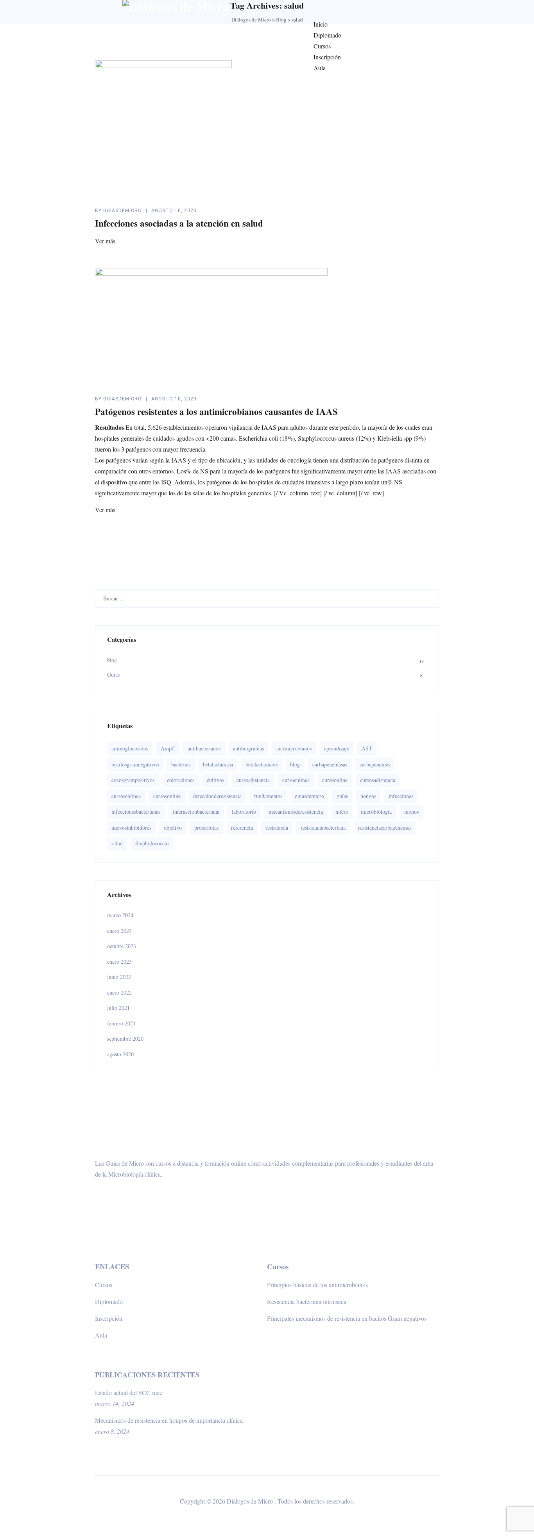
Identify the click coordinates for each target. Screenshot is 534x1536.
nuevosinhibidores (131, 827)
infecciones (401, 796)
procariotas (206, 827)
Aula (320, 68)
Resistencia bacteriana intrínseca (306, 1301)
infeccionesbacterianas (135, 811)
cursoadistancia (253, 780)
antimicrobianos (294, 748)
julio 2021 (118, 1007)
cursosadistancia (377, 780)
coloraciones (180, 780)
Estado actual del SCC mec (128, 1392)
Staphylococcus (152, 843)
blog (112, 660)
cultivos (215, 780)
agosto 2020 (120, 1054)
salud (117, 843)
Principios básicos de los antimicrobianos (317, 1285)
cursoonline (335, 780)
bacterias (180, 764)
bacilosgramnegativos (135, 764)
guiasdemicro (122, 210)
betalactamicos (261, 764)
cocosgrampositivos (132, 780)
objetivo (173, 827)
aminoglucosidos (129, 748)
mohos (411, 811)
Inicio (321, 24)
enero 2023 (119, 961)
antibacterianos (204, 748)
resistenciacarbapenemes (384, 827)
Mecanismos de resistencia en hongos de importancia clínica (169, 1420)
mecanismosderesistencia (296, 811)
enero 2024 (119, 930)
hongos (368, 796)
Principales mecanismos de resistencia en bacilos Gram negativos (346, 1318)
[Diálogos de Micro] (176, 6)
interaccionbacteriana (196, 811)
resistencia (276, 827)
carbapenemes (375, 764)
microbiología (376, 811)
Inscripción (327, 57)
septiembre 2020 (125, 1038)
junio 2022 (119, 977)
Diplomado (327, 35)
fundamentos (268, 796)
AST (367, 748)
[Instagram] (310, 6)
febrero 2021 (121, 1023)
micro (341, 811)
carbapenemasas (329, 764)
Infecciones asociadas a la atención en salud (179, 223)
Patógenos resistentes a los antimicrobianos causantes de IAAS (216, 411)
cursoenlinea (296, 780)
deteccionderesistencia (217, 796)
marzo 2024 (120, 915)
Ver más (105, 241)
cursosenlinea (126, 796)
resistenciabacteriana (323, 827)
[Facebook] (324, 6)
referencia (242, 827)
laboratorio (244, 811)
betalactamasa (218, 764)
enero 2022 (119, 992)
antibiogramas (248, 748)
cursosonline (167, 796)
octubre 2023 (121, 946)
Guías (113, 674)
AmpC (168, 748)
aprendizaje (336, 748)
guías (342, 796)
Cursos (322, 46)
